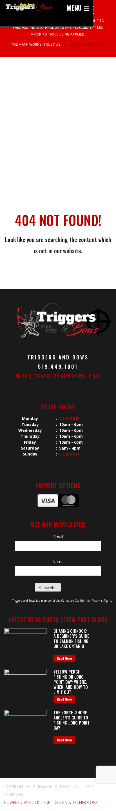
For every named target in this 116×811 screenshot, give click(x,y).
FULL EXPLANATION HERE (83, 44)
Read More (64, 658)
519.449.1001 (58, 366)
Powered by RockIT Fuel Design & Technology (51, 802)
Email (58, 536)
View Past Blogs (86, 619)
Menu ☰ (78, 7)
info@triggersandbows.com (58, 376)
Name (58, 561)
